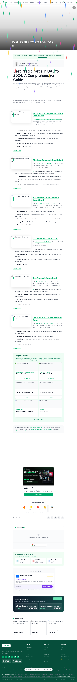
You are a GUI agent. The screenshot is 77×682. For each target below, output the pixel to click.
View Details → (26, 378)
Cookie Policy (64, 679)
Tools (61, 2)
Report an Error (72, 679)
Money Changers (65, 656)
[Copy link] (62, 517)
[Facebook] (55, 517)
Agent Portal (46, 656)
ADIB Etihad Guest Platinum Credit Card (46, 203)
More (45, 2)
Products (25, 2)
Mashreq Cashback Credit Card (48, 160)
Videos (56, 2)
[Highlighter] (44, 669)
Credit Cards (29, 647)
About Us (46, 647)
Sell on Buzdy (69, 2)
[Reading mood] (39, 669)
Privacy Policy (47, 679)
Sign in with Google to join (39, 545)
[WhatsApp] (58, 517)
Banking (31, 2)
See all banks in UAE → (38, 419)
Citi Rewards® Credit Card (45, 238)
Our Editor (46, 661)
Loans (27, 649)
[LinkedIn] (52, 517)
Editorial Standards (48, 659)
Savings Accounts (30, 652)
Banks (45, 652)
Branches (63, 654)
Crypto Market (29, 656)
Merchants (46, 654)
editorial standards (42, 57)
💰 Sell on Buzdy (65, 659)
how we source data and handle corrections (41, 429)
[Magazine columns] (47, 669)
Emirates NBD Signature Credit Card (47, 319)
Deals (27, 654)
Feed (10, 2)
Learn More (17, 151)
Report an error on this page (35, 427)
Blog (51, 2)
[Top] (50, 669)
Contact (45, 649)
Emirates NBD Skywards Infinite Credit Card (48, 119)
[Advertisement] (38, 453)
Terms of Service (55, 679)
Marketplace (17, 2)
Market (39, 2)
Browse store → (57, 598)
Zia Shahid (22, 63)
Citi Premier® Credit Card (45, 278)
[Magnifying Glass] (41, 669)
